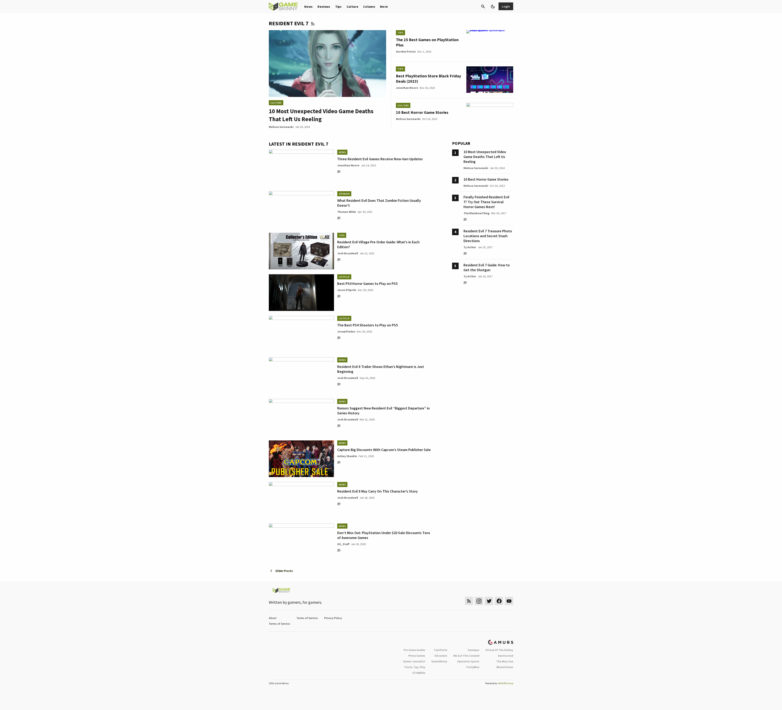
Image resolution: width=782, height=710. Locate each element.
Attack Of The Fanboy (499, 650)
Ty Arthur (469, 247)
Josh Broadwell (347, 253)
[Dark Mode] (493, 6)
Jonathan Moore (407, 88)
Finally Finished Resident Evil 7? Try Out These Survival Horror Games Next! (486, 202)
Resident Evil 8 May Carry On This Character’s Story (377, 491)
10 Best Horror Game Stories (422, 112)
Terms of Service (307, 618)
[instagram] (479, 601)
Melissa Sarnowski (281, 127)
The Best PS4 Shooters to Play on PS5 (367, 325)
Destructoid (505, 655)
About (273, 618)
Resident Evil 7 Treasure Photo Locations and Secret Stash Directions (487, 236)
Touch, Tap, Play (414, 667)
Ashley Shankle (347, 456)
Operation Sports (468, 661)
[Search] (483, 6)
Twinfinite (440, 650)
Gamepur (473, 650)
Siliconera (440, 655)
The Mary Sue (504, 661)
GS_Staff (343, 544)
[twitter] (489, 601)
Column (369, 6)
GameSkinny (439, 661)
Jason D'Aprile (346, 290)
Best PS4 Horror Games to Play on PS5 (367, 283)
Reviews (323, 6)
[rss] (469, 601)
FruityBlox (472, 667)
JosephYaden (346, 331)
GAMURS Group (505, 683)
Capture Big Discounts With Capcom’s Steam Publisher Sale (384, 449)
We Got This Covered (466, 655)
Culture (352, 6)
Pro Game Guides (414, 650)
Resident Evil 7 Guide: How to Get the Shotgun (486, 267)
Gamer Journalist (414, 661)
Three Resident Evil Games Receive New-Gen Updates (380, 159)
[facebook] (499, 601)
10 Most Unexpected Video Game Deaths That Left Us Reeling (484, 156)
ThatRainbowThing (476, 213)
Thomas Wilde (346, 212)
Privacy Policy (333, 618)
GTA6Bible (418, 673)
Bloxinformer (504, 667)
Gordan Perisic (406, 51)
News (308, 6)
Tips (338, 6)
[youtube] (509, 601)
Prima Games (416, 655)
